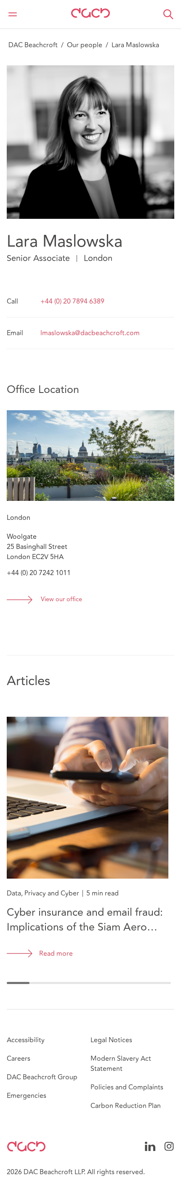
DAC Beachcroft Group (42, 1077)
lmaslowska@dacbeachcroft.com (90, 333)
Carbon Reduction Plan (125, 1106)
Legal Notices (111, 1040)
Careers (18, 1059)
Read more (56, 954)
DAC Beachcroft (33, 45)
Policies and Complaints (126, 1087)
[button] (168, 14)
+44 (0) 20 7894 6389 (72, 301)
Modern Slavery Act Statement (120, 1064)
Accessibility (26, 1040)
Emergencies (26, 1096)
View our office (61, 600)
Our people (84, 45)
